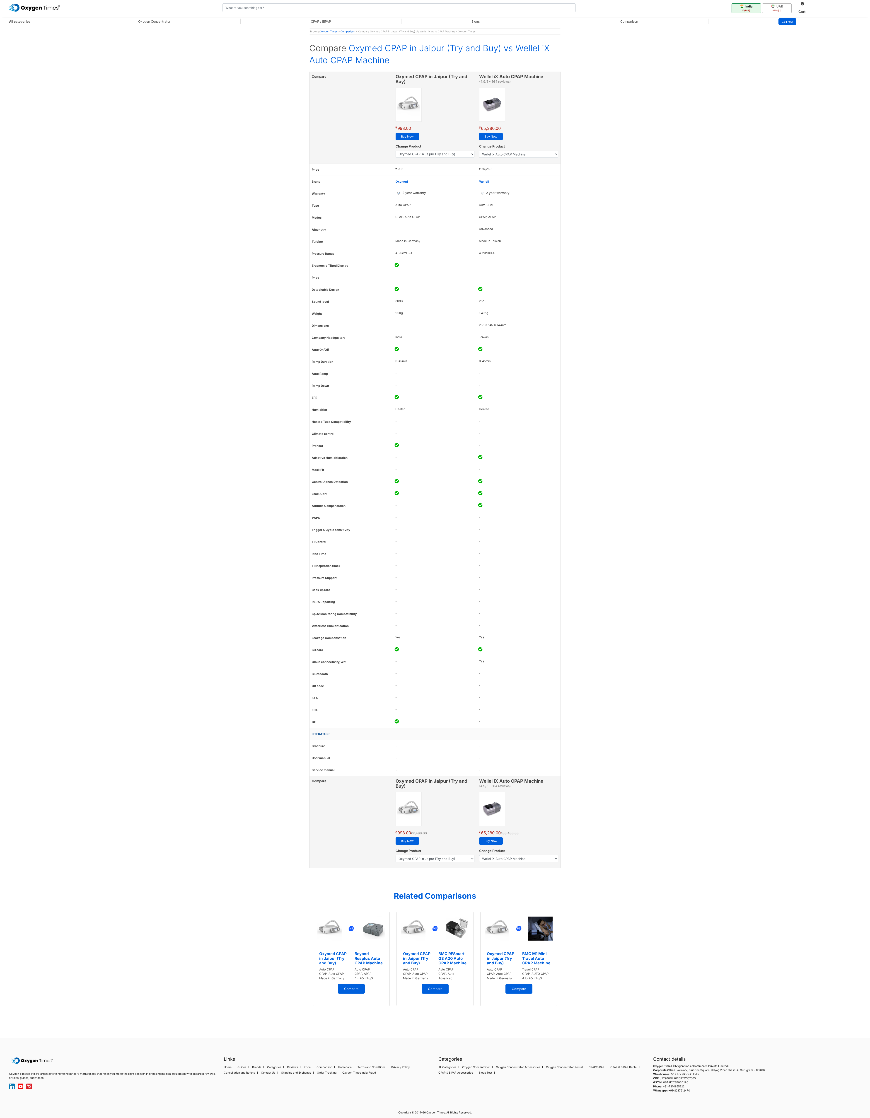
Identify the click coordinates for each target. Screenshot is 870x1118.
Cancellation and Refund (239, 1073)
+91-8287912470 (679, 1090)
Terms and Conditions (371, 1067)
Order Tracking (326, 1073)
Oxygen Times (329, 31)
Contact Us (268, 1073)
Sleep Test (485, 1073)
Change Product (408, 146)
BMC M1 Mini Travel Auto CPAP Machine (536, 958)
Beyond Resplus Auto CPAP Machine (369, 958)
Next (565, 967)
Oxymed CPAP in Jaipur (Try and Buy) (333, 958)
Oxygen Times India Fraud (359, 1073)
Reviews (292, 1067)
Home (228, 1067)
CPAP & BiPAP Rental (623, 1067)
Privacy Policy (400, 1067)
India (747, 8)
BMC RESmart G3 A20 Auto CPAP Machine (452, 958)
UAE (777, 8)
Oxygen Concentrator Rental (564, 1067)
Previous (304, 967)
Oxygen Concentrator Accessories (518, 1067)
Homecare (345, 1067)
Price (307, 1067)
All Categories (447, 1067)
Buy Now (407, 136)
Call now (787, 21)
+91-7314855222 (673, 1086)
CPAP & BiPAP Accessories (455, 1073)
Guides (241, 1067)
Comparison (629, 21)
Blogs (475, 21)
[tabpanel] (351, 959)
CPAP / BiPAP (321, 21)
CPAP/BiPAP (596, 1067)
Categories (274, 1067)
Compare (351, 989)
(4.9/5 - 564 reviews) (495, 81)
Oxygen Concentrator (154, 21)
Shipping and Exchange (296, 1073)
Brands (256, 1067)
